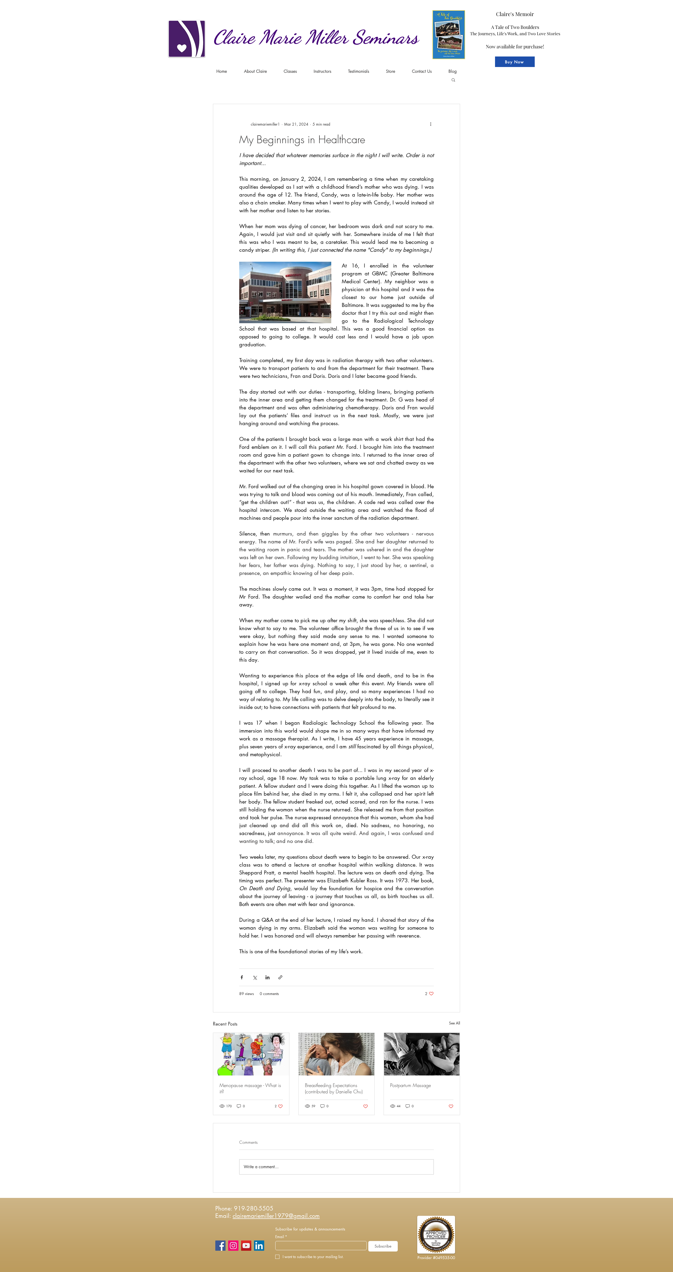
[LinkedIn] (259, 1245)
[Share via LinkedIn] (267, 977)
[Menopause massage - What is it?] (251, 1054)
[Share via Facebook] (241, 977)
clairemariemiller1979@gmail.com (276, 1215)
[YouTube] (246, 1245)
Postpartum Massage (410, 1085)
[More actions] (430, 124)
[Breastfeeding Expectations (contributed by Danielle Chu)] (337, 1054)
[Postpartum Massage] (422, 1054)
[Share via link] (280, 977)
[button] (290, 71)
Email (281, 1236)
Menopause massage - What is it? (250, 1088)
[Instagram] (233, 1245)
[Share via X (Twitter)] (254, 977)
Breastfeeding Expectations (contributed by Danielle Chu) (334, 1088)
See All (454, 1023)
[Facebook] (220, 1245)
